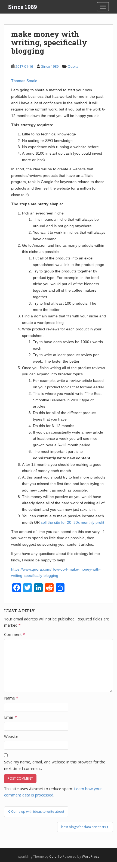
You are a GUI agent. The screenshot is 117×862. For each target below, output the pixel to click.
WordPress (90, 856)
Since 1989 (22, 6)
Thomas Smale (24, 81)
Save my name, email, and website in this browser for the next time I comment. (54, 765)
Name (11, 698)
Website (11, 736)
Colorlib (55, 856)
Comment (14, 634)
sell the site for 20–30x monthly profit (72, 522)
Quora (73, 66)
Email (10, 717)
